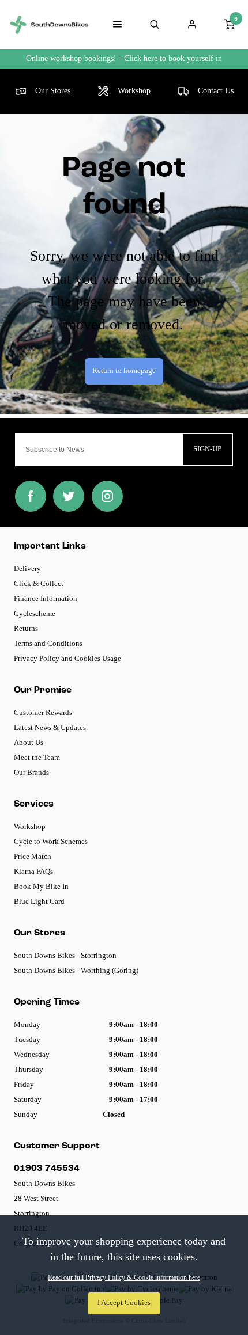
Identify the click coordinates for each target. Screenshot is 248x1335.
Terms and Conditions (48, 643)
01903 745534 (47, 1168)
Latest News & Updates (50, 727)
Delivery (27, 568)
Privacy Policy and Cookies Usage (67, 658)
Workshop (30, 826)
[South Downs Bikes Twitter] (68, 496)
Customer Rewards (43, 712)
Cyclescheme (34, 613)
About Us (28, 742)
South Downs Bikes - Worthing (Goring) (76, 970)
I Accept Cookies (124, 1303)
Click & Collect (38, 583)
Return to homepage (124, 371)
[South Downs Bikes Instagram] (107, 496)
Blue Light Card (39, 901)
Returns (26, 628)
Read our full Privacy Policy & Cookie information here (124, 1277)
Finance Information (45, 598)
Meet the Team (37, 757)
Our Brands (31, 772)
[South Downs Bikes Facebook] (30, 496)
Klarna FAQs (33, 871)
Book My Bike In (41, 886)
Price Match (32, 856)
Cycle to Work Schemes (51, 841)
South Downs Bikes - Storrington (65, 955)
